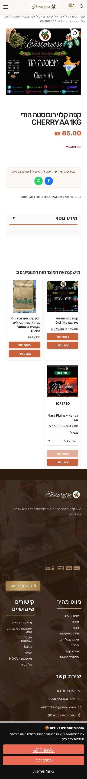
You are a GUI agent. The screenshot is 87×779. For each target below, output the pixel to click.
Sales (28, 646)
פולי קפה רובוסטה (30, 196)
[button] (75, 33)
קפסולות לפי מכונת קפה (19, 630)
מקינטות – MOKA (20, 658)
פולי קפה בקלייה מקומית (25, 16)
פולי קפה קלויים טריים (56, 16)
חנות (76, 627)
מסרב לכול (43, 760)
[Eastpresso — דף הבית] (43, 7)
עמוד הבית (78, 16)
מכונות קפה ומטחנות (24, 639)
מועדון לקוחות (21, 586)
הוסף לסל (62, 336)
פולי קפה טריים (22, 623)
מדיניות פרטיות (51, 739)
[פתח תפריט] (5, 7)
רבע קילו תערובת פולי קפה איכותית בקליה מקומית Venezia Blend (25, 324)
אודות (75, 621)
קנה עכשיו (62, 345)
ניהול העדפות (43, 771)
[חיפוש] (81, 7)
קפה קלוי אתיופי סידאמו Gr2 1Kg (66, 320)
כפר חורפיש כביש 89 (62, 715)
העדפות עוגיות (43, 751)
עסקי (28, 652)
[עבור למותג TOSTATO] (62, 405)
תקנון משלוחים (69, 639)
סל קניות (26, 664)
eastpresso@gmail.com (58, 707)
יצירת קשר (72, 651)
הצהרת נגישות (69, 657)
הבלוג (75, 645)
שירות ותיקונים (69, 633)
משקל (74, 433)
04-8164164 (66, 691)
